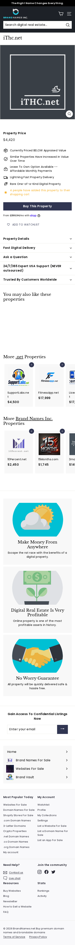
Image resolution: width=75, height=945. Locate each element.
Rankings (43, 891)
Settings (43, 820)
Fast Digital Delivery (19, 248)
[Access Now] (62, 729)
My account (10, 852)
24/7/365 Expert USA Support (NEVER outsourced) (32, 268)
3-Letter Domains (14, 826)
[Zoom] (69, 113)
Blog (6, 896)
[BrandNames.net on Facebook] (46, 872)
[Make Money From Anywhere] (38, 520)
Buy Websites (12, 891)
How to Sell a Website (17, 906)
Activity (42, 896)
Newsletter (10, 901)
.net (19, 356)
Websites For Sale (15, 805)
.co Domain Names (15, 842)
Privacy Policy (38, 937)
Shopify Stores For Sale (18, 815)
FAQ (5, 912)
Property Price (14, 133)
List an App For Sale (50, 840)
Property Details (16, 239)
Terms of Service (14, 937)
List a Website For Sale (52, 826)
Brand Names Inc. (34, 418)
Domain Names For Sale (19, 810)
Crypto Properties (15, 831)
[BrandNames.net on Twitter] (53, 872)
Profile (42, 810)
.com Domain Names (17, 820)
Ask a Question (15, 257)
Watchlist (43, 805)
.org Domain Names (16, 847)
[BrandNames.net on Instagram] (40, 872)
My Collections (47, 815)
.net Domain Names (16, 836)
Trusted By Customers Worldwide (30, 280)
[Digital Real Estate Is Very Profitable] (38, 588)
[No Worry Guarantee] (38, 656)
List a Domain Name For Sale (53, 833)
